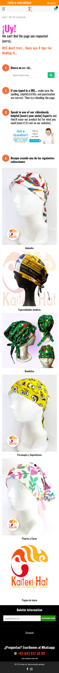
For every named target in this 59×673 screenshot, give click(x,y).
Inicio (4, 17)
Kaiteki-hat (24, 664)
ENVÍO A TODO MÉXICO (19, 3)
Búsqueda (29, 633)
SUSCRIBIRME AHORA (48, 618)
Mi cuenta (51, 3)
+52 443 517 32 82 (31, 653)
